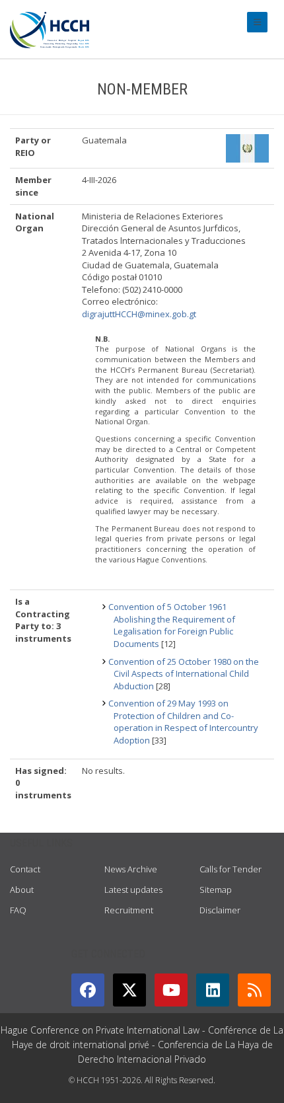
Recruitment (128, 910)
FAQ (18, 910)
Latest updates (133, 889)
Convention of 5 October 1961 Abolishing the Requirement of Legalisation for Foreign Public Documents (171, 625)
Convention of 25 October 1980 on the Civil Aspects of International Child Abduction (183, 674)
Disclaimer (219, 910)
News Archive (130, 869)
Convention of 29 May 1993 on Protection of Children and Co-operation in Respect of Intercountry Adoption (183, 721)
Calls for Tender (230, 869)
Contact (25, 869)
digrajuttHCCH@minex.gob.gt (139, 314)
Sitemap (215, 889)
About (22, 889)
